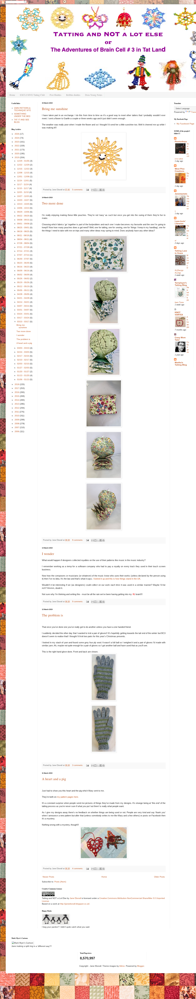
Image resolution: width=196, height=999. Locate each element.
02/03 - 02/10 (23, 363)
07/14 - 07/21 (23, 251)
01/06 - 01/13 (23, 379)
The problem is (52, 615)
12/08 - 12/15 (23, 172)
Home (12, 94)
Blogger (140, 966)
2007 (17, 427)
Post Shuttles (55, 94)
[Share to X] (98, 189)
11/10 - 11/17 (23, 188)
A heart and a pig (54, 779)
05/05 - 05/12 (23, 290)
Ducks (188, 176)
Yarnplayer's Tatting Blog (181, 284)
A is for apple (188, 322)
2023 (17, 142)
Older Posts (159, 877)
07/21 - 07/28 (23, 247)
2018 (17, 384)
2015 (17, 396)
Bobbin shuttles (73, 94)
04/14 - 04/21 (23, 302)
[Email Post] (87, 190)
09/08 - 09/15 (23, 220)
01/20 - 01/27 (23, 371)
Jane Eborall (75, 898)
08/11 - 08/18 (23, 235)
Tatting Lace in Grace (181, 252)
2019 (17, 157)
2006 (17, 431)
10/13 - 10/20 (23, 204)
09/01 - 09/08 (23, 223)
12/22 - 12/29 (23, 165)
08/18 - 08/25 (23, 231)
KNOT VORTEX (179, 313)
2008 (17, 423)
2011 (17, 412)
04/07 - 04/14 (23, 306)
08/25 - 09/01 (23, 227)
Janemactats (181, 194)
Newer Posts (48, 877)
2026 (17, 134)
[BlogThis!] (95, 189)
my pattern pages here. (68, 797)
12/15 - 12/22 (23, 169)
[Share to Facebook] (100, 189)
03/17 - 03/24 (23, 318)
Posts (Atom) (60, 882)
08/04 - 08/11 (23, 239)
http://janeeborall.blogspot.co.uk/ (75, 904)
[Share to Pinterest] (103, 189)
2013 (17, 404)
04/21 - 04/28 (23, 298)
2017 (17, 388)
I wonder (48, 553)
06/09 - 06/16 (23, 270)
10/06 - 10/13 (23, 208)
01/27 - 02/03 (23, 368)
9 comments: (78, 540)
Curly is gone (188, 347)
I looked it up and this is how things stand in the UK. (117, 578)
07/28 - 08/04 (23, 243)
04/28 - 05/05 (23, 294)
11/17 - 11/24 (23, 184)
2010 (17, 415)
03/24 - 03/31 (23, 314)
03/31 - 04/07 (23, 310)
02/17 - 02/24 (23, 356)
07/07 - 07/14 (23, 255)
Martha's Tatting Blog (181, 363)
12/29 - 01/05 (23, 161)
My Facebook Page (185, 124)
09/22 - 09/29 (23, 216)
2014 (17, 400)
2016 (17, 392)
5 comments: (78, 190)
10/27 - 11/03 (23, 196)
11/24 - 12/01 (23, 180)
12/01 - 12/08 (23, 176)
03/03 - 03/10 (23, 348)
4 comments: (78, 869)
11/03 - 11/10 (23, 192)
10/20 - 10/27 (23, 200)
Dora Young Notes (93, 94)
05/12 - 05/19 (23, 286)
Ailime (122, 966)
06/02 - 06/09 (23, 274)
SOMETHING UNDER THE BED (22, 115)
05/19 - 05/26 (23, 282)
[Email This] (92, 189)
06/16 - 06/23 (23, 267)
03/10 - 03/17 (23, 321)
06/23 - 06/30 (23, 263)
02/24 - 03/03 (23, 352)
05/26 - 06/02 (23, 278)
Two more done (52, 203)
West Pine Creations (180, 170)
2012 (17, 408)
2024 (17, 138)
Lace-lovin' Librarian (180, 222)
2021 (17, 149)
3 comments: (78, 765)
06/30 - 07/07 (23, 259)
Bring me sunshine (55, 108)
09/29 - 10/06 (23, 212)
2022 (17, 145)
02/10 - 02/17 (23, 360)
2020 (17, 153)
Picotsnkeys (181, 141)
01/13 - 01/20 (23, 375)
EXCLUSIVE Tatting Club (32, 94)
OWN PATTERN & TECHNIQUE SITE (22, 109)
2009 (17, 420)
